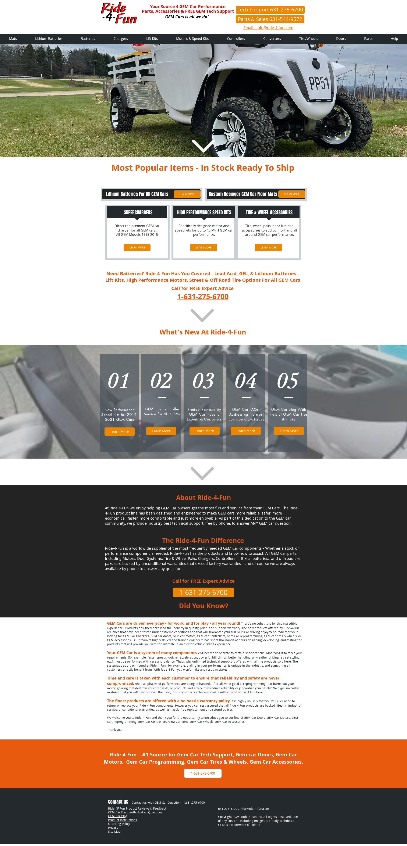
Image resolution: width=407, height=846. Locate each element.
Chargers (206, 558)
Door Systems (149, 558)
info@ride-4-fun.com (254, 809)
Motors (129, 558)
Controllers (226, 558)
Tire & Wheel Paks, (180, 558)
